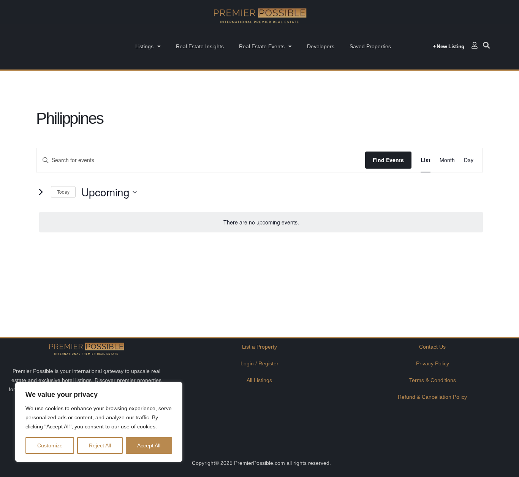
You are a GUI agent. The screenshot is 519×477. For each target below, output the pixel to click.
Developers (320, 46)
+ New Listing (449, 46)
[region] (98, 422)
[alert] (261, 222)
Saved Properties (370, 46)
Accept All (148, 445)
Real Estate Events (262, 46)
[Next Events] (40, 192)
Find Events (388, 160)
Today (63, 191)
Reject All (100, 445)
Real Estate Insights (200, 46)
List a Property (259, 347)
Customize (50, 445)
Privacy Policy (432, 363)
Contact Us (432, 347)
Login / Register (259, 363)
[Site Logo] (259, 16)
